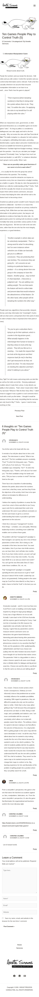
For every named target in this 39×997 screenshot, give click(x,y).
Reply (35, 591)
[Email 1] (25, 976)
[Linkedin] (20, 976)
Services (19, 948)
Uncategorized (17, 41)
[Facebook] (14, 976)
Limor (11, 781)
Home (19, 945)
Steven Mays (13, 440)
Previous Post (19, 411)
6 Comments (6, 41)
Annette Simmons (16, 597)
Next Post (19, 416)
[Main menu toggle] (34, 5)
